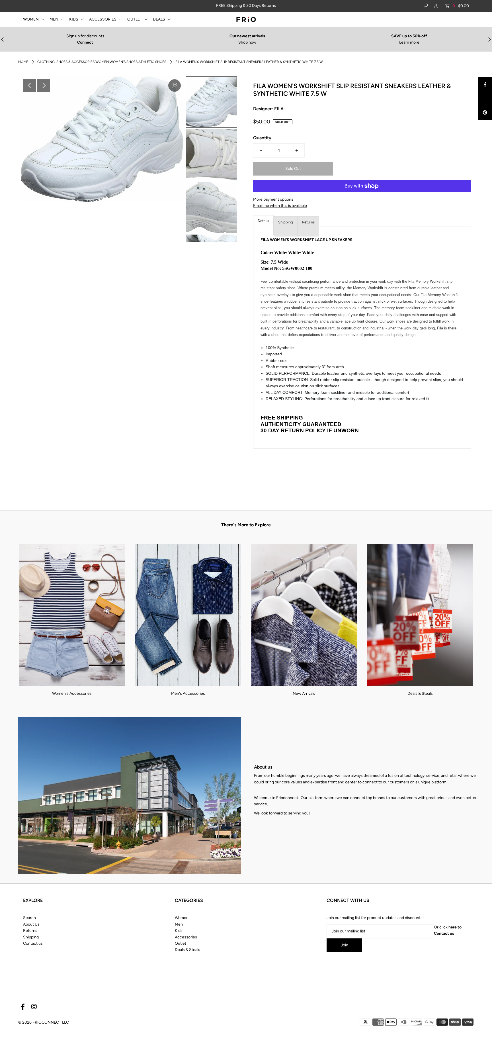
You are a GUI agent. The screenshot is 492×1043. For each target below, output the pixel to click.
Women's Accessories (72, 693)
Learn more (409, 42)
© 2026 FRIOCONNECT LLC (43, 1022)
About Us (31, 924)
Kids (179, 930)
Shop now (247, 42)
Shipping (285, 222)
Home (23, 62)
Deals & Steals (420, 693)
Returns (308, 222)
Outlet (180, 943)
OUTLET (135, 19)
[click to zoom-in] (174, 85)
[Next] (43, 85)
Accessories (186, 937)
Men (179, 924)
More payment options (273, 199)
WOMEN (31, 19)
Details (263, 221)
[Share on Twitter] (485, 98)
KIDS (74, 19)
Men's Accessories (188, 693)
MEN (54, 19)
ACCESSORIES (103, 19)
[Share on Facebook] (485, 84)
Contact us (33, 943)
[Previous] (29, 85)
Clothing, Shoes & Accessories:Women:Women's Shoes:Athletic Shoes (101, 62)
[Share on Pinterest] (485, 113)
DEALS (159, 19)
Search (29, 917)
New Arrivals (304, 693)
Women (181, 917)
